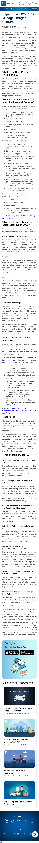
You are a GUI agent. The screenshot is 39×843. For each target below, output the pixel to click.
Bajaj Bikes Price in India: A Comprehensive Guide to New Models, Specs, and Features (19, 410)
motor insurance (16, 358)
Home (6, 8)
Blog (16, 8)
